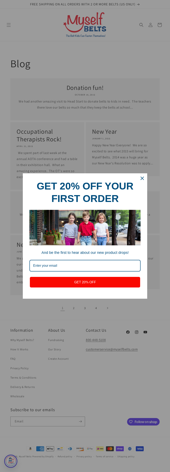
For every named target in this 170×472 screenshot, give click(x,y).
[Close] (142, 178)
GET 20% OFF (85, 282)
